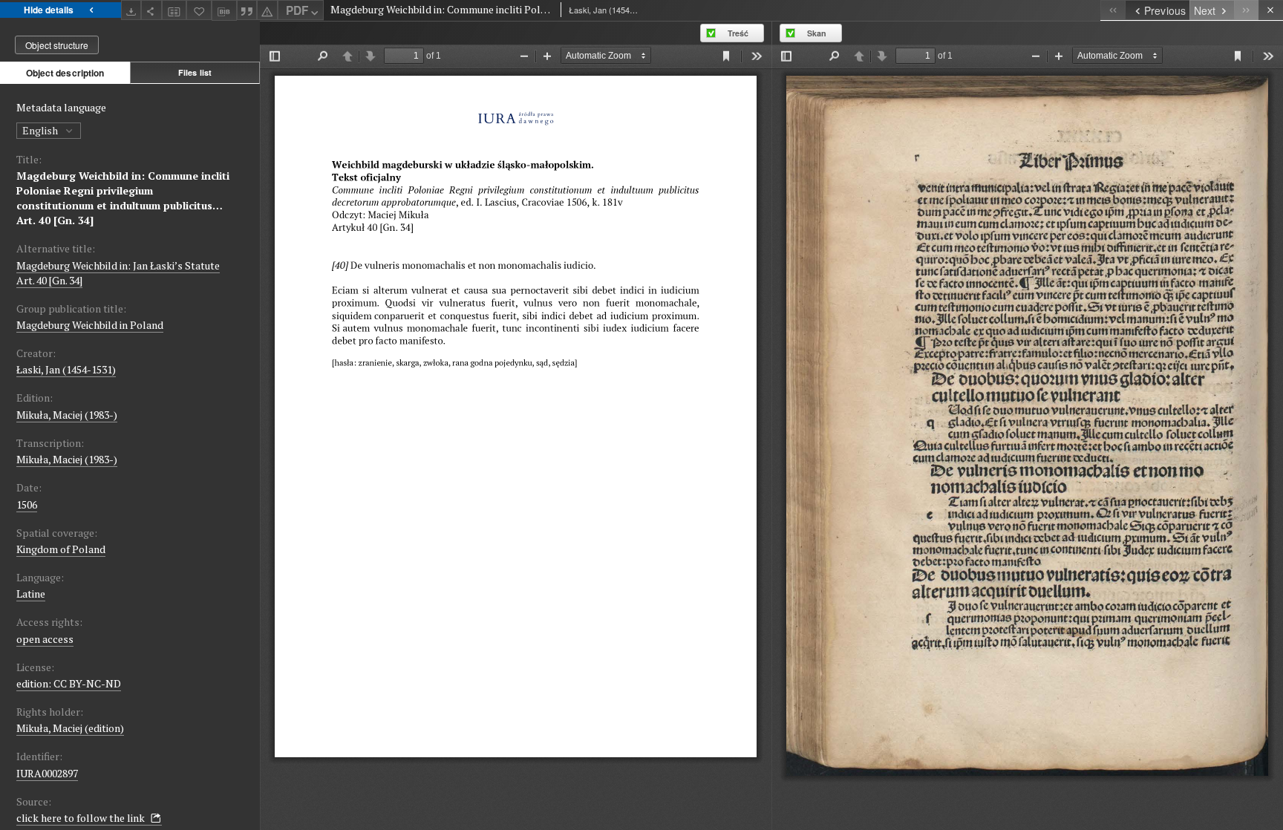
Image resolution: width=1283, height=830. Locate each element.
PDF (297, 10)
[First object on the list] (1112, 10)
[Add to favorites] (199, 10)
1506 (26, 504)
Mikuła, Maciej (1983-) (66, 415)
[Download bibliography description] (224, 10)
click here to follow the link (81, 818)
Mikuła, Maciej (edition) (70, 728)
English (41, 130)
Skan (816, 33)
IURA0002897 (47, 773)
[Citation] (247, 10)
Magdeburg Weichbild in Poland (89, 325)
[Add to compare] (174, 10)
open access (45, 639)
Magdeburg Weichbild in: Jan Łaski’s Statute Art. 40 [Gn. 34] (118, 272)
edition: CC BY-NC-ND (68, 683)
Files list (195, 72)
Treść (738, 33)
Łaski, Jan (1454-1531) (66, 369)
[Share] (151, 10)
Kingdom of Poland (60, 549)
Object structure (56, 45)
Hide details (49, 9)
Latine (30, 593)
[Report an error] (267, 10)
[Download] (131, 10)
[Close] (1270, 10)
